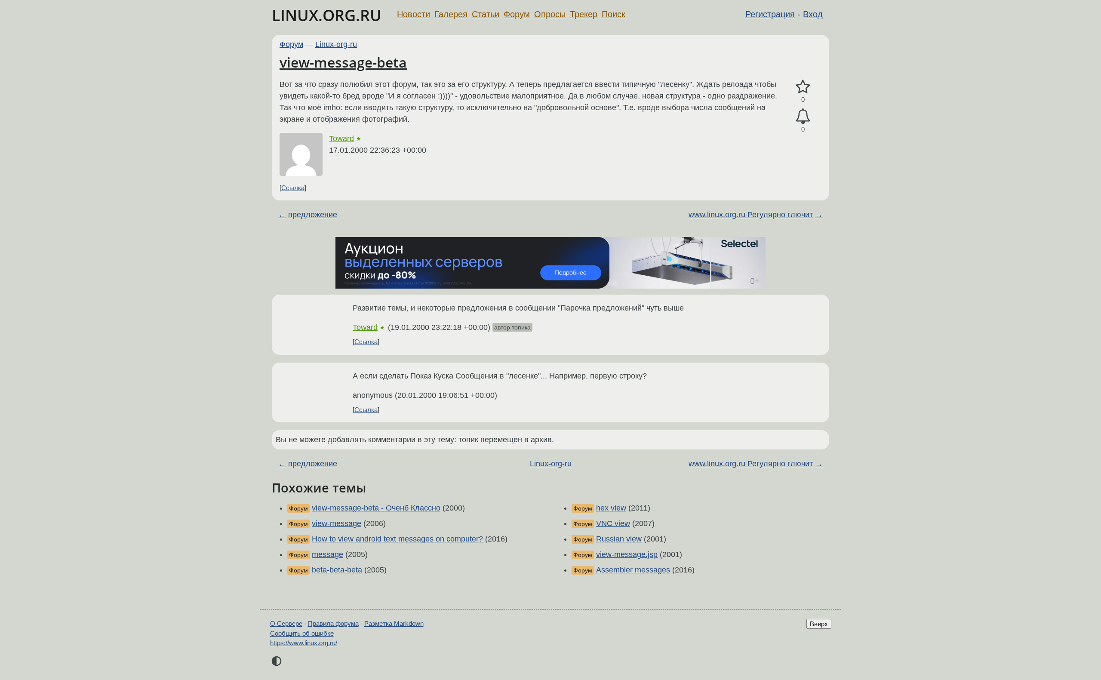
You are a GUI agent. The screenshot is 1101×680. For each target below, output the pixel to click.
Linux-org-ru (336, 44)
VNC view (613, 523)
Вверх (819, 624)
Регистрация (770, 14)
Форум (517, 14)
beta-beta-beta (337, 570)
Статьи (485, 14)
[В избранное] (803, 87)
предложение (312, 214)
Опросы (550, 14)
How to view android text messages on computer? (397, 539)
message (327, 554)
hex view (611, 508)
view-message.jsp (627, 554)
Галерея (450, 14)
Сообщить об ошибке (302, 633)
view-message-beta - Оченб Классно (376, 508)
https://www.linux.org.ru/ (303, 642)
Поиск (613, 14)
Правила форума (333, 623)
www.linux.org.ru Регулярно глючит (751, 214)
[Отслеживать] (803, 116)
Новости (413, 14)
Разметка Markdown (394, 623)
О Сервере (286, 623)
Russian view (619, 539)
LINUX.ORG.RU (326, 15)
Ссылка (292, 187)
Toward (341, 138)
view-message (336, 523)
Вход (813, 14)
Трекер (583, 14)
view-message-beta (343, 62)
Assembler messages (633, 570)
